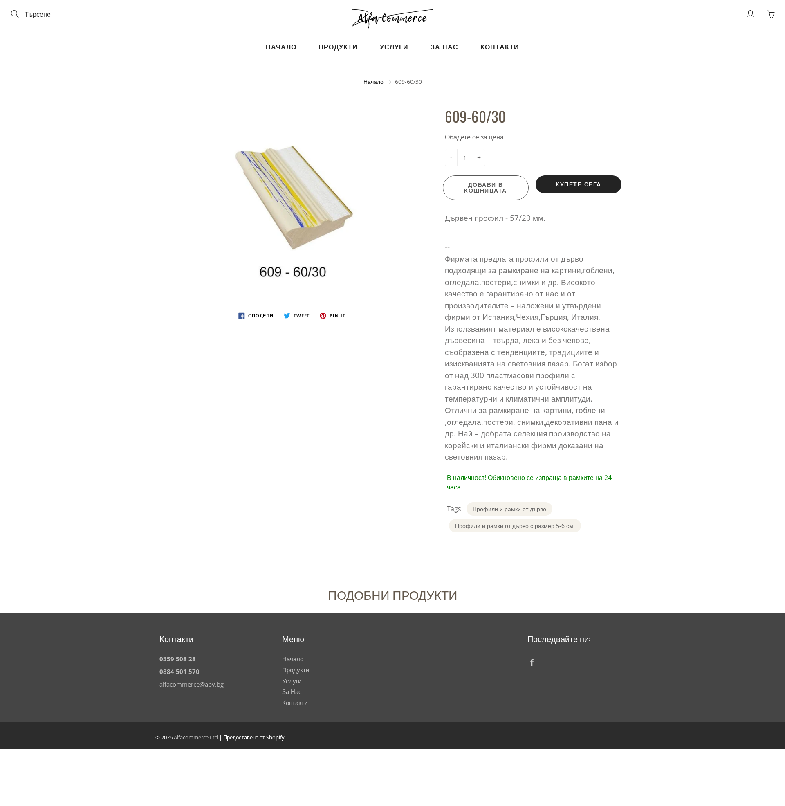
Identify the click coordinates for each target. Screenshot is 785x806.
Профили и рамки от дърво (509, 509)
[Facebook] (532, 662)
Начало (281, 47)
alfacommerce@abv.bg (191, 684)
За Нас (444, 47)
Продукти (338, 47)
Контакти (499, 47)
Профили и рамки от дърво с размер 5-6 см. (515, 526)
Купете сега (578, 184)
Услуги (394, 47)
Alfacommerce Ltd (196, 737)
